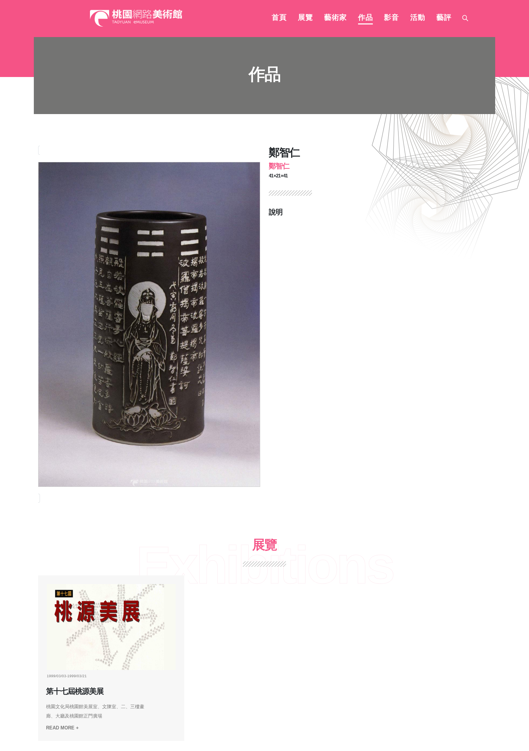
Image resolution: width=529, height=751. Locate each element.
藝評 (444, 18)
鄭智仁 (279, 166)
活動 (417, 18)
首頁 (279, 18)
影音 (391, 18)
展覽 (305, 18)
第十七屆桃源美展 (75, 691)
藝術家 (335, 18)
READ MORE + (62, 727)
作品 (365, 18)
